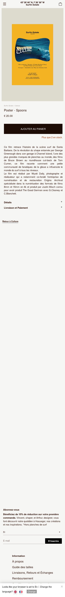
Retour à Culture (10, 221)
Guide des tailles (22, 567)
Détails (8, 202)
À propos (18, 561)
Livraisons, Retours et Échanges (32, 572)
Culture (17, 105)
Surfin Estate (8, 105)
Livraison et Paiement (16, 207)
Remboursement (22, 578)
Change (32, 591)
